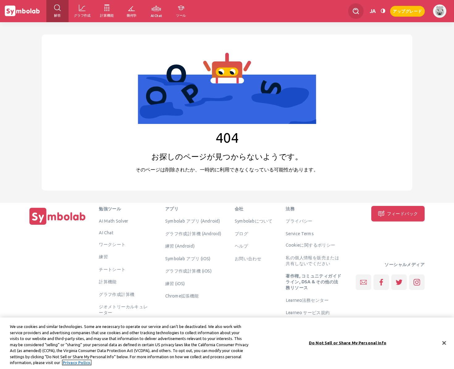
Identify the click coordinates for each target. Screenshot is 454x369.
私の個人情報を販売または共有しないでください (312, 260)
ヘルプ (241, 246)
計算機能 (108, 281)
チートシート (112, 269)
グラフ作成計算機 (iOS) (188, 271)
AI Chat (106, 232)
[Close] (444, 343)
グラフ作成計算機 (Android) (193, 233)
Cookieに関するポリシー (310, 245)
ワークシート (112, 244)
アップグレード (407, 10)
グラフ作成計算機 (116, 294)
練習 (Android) (180, 246)
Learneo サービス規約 (308, 312)
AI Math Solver (113, 221)
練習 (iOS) (175, 283)
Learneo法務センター (307, 299)
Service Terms (300, 233)
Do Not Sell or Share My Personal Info (347, 342)
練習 (103, 256)
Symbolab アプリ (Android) (192, 221)
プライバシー (299, 221)
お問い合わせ (248, 258)
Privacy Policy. (77, 362)
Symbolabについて (253, 221)
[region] (227, 343)
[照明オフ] (383, 11)
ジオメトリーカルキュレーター (123, 309)
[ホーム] (57, 224)
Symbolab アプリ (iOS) (188, 258)
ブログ (241, 233)
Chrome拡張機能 (182, 295)
